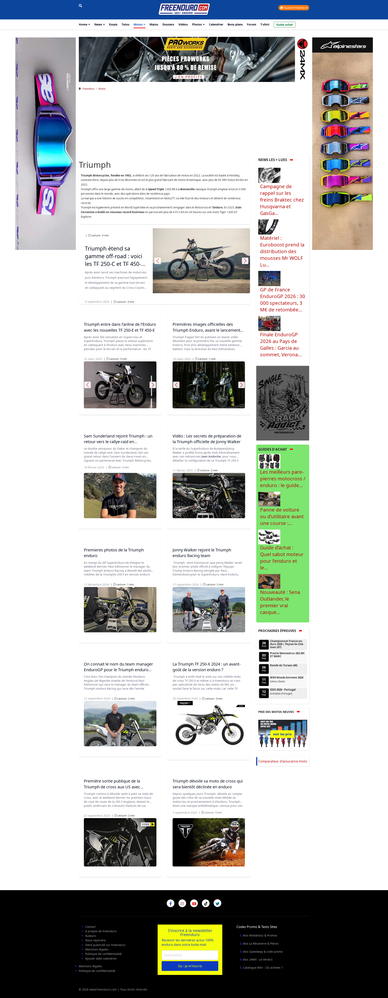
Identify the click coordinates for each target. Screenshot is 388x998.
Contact (90, 927)
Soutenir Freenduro (295, 8)
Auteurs (90, 936)
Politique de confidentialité (103, 954)
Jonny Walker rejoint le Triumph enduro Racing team (202, 552)
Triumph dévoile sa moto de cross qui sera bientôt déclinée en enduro (208, 783)
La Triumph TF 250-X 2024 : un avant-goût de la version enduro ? (206, 666)
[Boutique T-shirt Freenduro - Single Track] (282, 403)
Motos (138, 24)
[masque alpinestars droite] (342, 143)
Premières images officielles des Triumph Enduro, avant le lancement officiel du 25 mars (206, 330)
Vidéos (183, 24)
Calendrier (216, 24)
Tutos (125, 24)
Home (83, 24)
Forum (251, 24)
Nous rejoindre (95, 940)
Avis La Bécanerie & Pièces (261, 943)
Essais (113, 24)
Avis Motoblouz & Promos (260, 935)
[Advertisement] (194, 124)
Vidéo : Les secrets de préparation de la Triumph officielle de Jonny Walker (207, 438)
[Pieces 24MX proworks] (194, 59)
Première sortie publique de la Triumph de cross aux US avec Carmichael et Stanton (112, 786)
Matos (154, 24)
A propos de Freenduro (101, 931)
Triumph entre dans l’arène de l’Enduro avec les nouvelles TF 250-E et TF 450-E (120, 327)
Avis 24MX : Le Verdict (257, 959)
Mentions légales (97, 949)
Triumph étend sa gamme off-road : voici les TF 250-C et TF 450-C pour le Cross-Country (114, 260)
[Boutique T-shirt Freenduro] (45, 143)
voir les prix (282, 734)
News (98, 24)
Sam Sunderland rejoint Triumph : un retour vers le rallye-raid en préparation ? (118, 441)
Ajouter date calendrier (101, 958)
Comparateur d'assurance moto (282, 761)
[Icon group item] (170, 903)
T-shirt (264, 24)
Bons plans (235, 24)
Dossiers (168, 24)
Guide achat (284, 25)
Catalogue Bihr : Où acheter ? (263, 967)
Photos (197, 24)
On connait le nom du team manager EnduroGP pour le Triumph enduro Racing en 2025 (118, 669)
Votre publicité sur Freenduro (105, 945)
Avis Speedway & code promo (263, 951)
